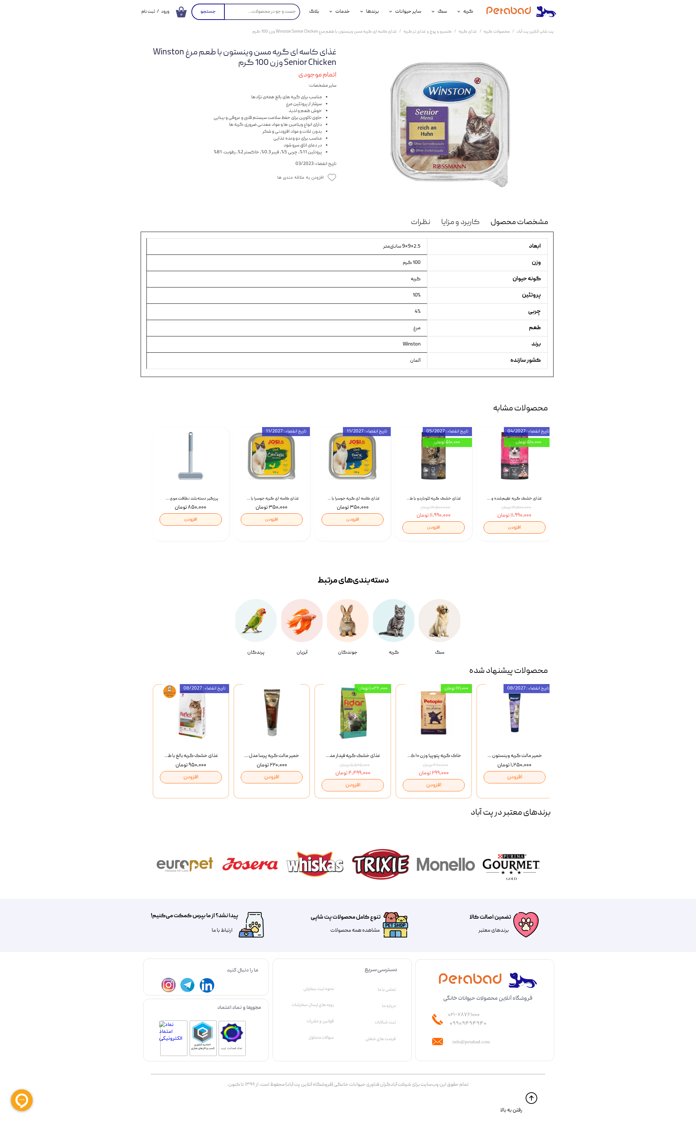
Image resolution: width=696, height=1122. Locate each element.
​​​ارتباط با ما (221, 931)
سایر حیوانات (408, 11)
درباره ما (389, 1006)
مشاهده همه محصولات (355, 931)
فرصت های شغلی (380, 1039)
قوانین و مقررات (320, 1021)
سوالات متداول (321, 1037)
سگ (442, 11)
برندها (372, 11)
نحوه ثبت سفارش (318, 989)
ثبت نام (148, 11)
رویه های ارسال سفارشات (313, 1005)
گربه (468, 11)
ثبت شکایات (385, 1022)
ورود (165, 11)
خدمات (342, 11)
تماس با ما (387, 990)
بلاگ (314, 11)
